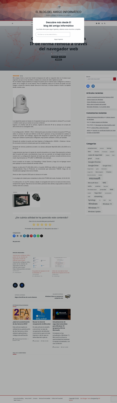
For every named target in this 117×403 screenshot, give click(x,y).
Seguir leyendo (58, 39)
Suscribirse (75, 34)
